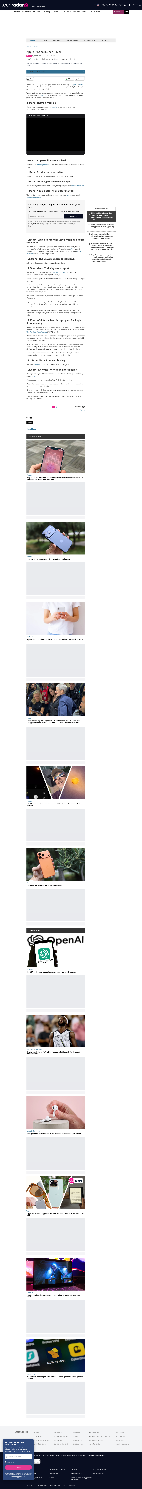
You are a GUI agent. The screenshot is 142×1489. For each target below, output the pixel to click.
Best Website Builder (40, 1444)
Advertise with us (76, 1473)
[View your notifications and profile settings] (130, 5)
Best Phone (76, 1432)
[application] (55, 134)
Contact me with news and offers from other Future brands (19, 1461)
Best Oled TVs (77, 1440)
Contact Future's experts (57, 1469)
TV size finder (43, 40)
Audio (62, 12)
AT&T (81, 84)
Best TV (75, 1436)
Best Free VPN (37, 1436)
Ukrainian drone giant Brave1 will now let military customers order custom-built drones (102, 236)
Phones (17, 12)
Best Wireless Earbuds (95, 1440)
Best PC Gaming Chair (61, 1444)
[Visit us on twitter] (107, 5)
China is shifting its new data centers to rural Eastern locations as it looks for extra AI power (102, 216)
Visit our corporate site (96, 1455)
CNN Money (34, 376)
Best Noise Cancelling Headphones (99, 1436)
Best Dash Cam (120, 1436)
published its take (58, 272)
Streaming (46, 12)
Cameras (76, 12)
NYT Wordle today (90, 40)
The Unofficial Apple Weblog (36, 332)
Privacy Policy (25, 1474)
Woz (71, 249)
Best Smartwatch (78, 1444)
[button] (137, 5)
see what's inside (77, 186)
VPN (69, 12)
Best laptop (57, 40)
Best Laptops (58, 1432)
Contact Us (74, 1469)
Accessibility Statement (34, 1478)
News (29, 56)
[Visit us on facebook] (103, 5)
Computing (26, 12)
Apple (73, 84)
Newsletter (81, 79)
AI (34, 12)
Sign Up (18, 1467)
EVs (90, 12)
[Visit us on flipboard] (113, 5)
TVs (38, 12)
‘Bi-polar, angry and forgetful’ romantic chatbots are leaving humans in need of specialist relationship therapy (102, 258)
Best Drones (120, 1440)
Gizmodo (37, 364)
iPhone (36, 47)
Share (31, 79)
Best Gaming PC (59, 1440)
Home (84, 12)
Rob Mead (37, 56)
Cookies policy (53, 1473)
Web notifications (98, 1473)
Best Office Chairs (94, 1444)
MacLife (43, 95)
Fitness (55, 12)
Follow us (70, 79)
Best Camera (120, 1432)
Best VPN (104, 40)
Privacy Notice (32, 223)
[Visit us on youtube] (110, 5)
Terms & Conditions (17, 1476)
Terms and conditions (100, 1469)
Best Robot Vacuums (122, 1444)
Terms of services (51, 221)
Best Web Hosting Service (41, 1440)
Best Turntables (93, 1432)
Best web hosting (72, 40)
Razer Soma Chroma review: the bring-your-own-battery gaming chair (102, 227)
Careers (51, 1478)
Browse (97, 12)
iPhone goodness (43, 165)
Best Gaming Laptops (61, 1436)
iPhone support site (33, 197)
